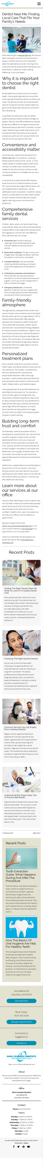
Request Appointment (21, 1022)
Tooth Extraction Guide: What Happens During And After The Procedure (21, 876)
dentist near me (25, 55)
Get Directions (21, 1001)
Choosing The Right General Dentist (21, 658)
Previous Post (8, 833)
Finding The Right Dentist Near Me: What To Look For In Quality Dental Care (20, 590)
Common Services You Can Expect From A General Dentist (20, 728)
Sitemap (26, 1143)
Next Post (36, 833)
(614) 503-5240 (27, 528)
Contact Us (21, 1043)
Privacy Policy (18, 1143)
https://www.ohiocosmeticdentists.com (17, 526)
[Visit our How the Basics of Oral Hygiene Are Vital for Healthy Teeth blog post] (21, 937)
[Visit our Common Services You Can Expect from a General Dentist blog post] (21, 711)
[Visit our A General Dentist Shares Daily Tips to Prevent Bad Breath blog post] (21, 779)
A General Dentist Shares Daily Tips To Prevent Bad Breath (20, 796)
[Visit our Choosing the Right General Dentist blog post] (21, 643)
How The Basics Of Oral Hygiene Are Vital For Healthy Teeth (21, 943)
